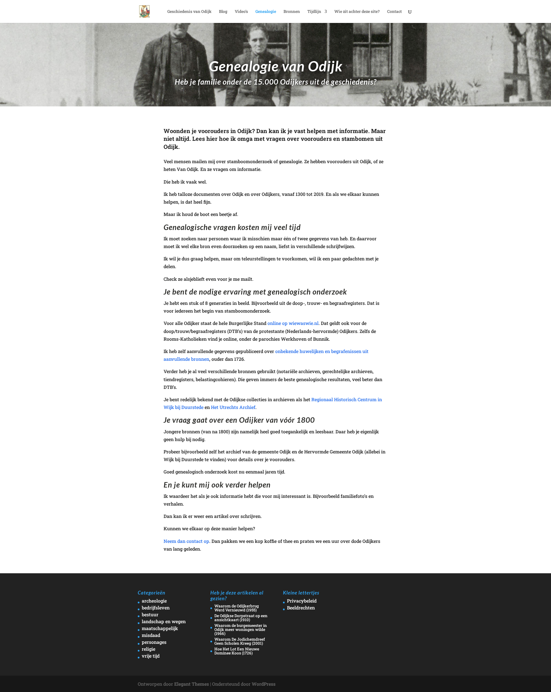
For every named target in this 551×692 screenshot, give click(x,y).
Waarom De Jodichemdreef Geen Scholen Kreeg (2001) (239, 641)
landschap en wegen (164, 621)
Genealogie (265, 11)
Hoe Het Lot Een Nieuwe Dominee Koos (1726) (236, 651)
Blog (223, 11)
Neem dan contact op (186, 541)
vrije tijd (151, 656)
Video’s (241, 11)
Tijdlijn (314, 11)
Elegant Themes (191, 684)
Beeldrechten (301, 608)
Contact (394, 11)
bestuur (150, 614)
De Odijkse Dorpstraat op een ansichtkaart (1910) (240, 617)
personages (154, 642)
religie (148, 649)
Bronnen (292, 11)
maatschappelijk (160, 628)
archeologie (154, 601)
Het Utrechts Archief (233, 407)
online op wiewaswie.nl (293, 323)
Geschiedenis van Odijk (189, 11)
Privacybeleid (302, 601)
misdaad (151, 635)
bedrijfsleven (156, 608)
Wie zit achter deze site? (357, 11)
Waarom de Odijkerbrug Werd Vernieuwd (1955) (236, 608)
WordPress (264, 684)
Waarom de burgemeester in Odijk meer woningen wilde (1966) (240, 629)
